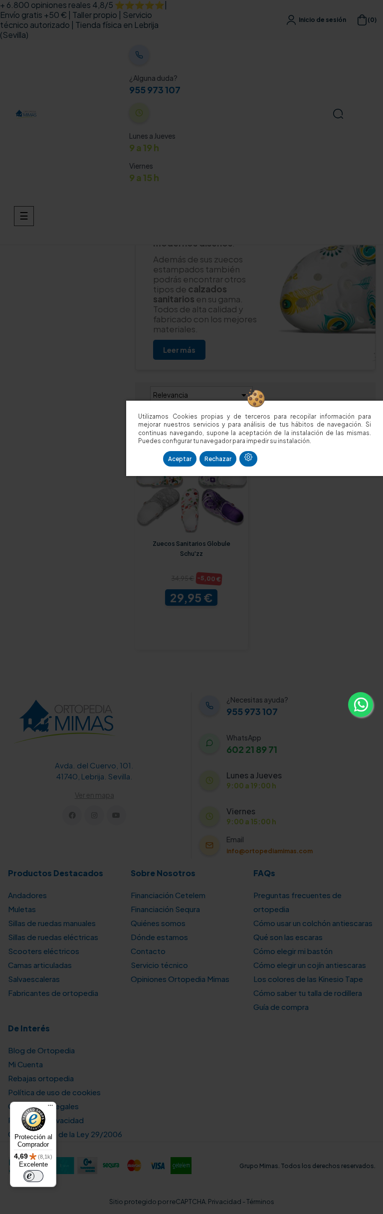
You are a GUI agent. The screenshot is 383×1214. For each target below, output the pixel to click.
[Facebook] (72, 815)
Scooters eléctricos (43, 951)
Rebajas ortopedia (41, 1078)
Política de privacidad (46, 1120)
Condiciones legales (43, 1106)
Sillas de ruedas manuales (52, 923)
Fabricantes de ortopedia (53, 992)
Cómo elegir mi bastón (293, 951)
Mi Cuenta (25, 1064)
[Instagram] (94, 815)
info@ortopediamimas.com (269, 851)
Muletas (22, 909)
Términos (260, 1202)
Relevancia (201, 395)
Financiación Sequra (165, 909)
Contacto (148, 951)
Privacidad (224, 1202)
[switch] (33, 1176)
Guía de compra (281, 1006)
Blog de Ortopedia (41, 1050)
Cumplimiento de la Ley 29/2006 (65, 1134)
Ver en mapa (94, 794)
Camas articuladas (40, 965)
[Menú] (50, 1108)
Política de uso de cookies (54, 1092)
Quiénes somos (158, 923)
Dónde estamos (159, 937)
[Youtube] (116, 815)
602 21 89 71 (251, 749)
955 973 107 (155, 90)
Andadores (27, 895)
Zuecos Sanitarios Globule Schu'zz (191, 548)
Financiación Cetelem (168, 895)
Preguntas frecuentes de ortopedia (297, 902)
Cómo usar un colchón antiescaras (313, 923)
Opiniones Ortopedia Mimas (180, 978)
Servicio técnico (159, 965)
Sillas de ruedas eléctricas (53, 937)
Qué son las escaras (288, 937)
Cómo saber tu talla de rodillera (307, 992)
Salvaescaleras (34, 978)
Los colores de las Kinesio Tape (308, 978)
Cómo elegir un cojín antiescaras (309, 965)
